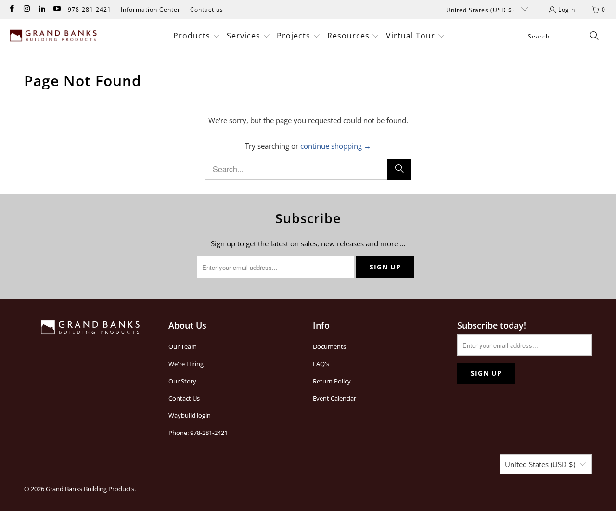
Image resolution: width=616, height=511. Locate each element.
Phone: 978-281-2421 (198, 432)
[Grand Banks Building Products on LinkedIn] (42, 9)
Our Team (182, 346)
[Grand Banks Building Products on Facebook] (11, 9)
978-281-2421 (89, 9)
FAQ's (321, 363)
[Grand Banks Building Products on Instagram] (26, 9)
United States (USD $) (481, 10)
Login (566, 9)
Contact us (206, 9)
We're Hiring (186, 363)
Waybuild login (189, 415)
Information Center (150, 9)
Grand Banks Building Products (90, 489)
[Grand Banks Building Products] (54, 36)
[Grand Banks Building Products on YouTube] (56, 9)
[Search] (594, 36)
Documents (329, 346)
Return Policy (332, 381)
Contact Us (184, 398)
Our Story (182, 381)
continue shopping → (335, 146)
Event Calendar (334, 398)
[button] (196, 36)
